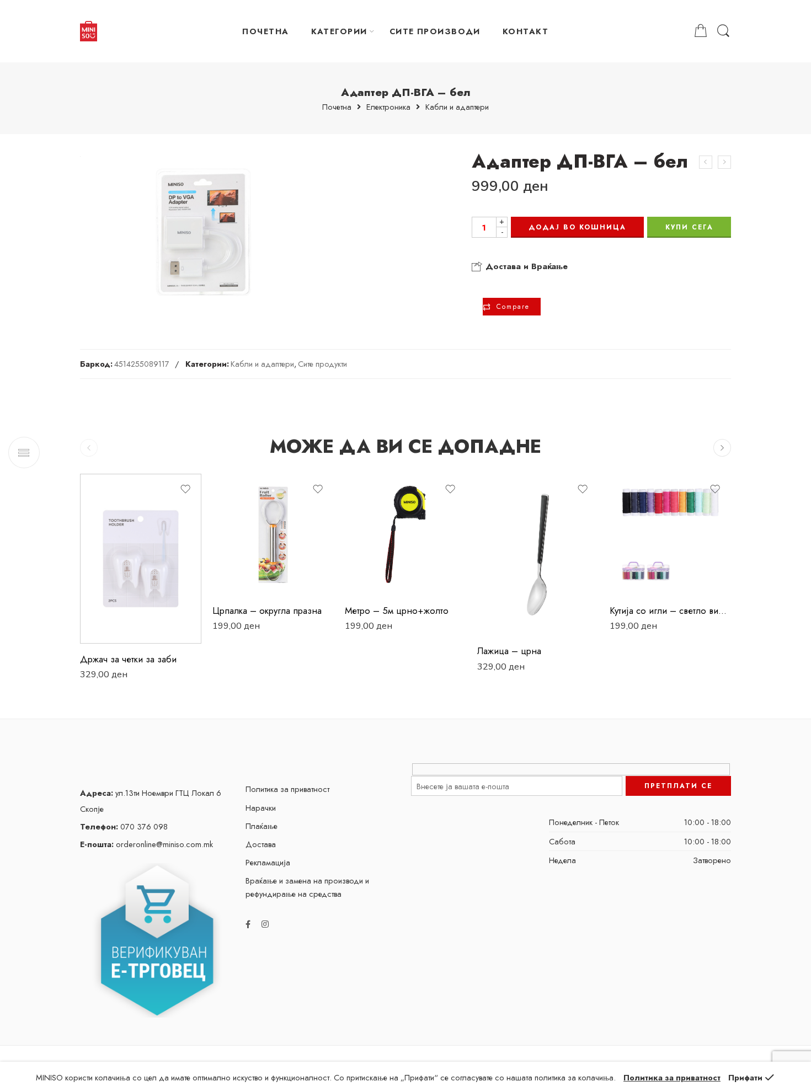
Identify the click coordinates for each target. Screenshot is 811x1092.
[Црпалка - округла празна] (273, 534)
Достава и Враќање (525, 266)
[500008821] (203, 232)
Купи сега (689, 227)
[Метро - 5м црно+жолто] (405, 534)
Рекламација (268, 862)
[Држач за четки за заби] (140, 559)
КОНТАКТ (525, 31)
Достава (261, 844)
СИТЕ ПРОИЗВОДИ (435, 31)
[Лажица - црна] (538, 554)
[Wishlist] (185, 489)
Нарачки (261, 807)
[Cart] (700, 31)
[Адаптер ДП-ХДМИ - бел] (724, 162)
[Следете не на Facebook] (248, 924)
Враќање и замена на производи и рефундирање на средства (307, 887)
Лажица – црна (509, 650)
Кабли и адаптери (457, 107)
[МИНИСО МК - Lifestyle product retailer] (88, 31)
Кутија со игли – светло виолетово (670, 610)
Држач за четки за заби (128, 659)
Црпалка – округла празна (267, 610)
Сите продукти (322, 364)
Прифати (745, 1077)
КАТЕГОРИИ (339, 31)
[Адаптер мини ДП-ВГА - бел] (705, 162)
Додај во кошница (577, 227)
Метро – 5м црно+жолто (397, 610)
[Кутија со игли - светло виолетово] (670, 534)
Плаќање (262, 826)
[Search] (723, 31)
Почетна (336, 107)
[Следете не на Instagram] (265, 924)
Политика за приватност (287, 789)
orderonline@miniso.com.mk (146, 844)
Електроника (388, 107)
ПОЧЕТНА (265, 31)
